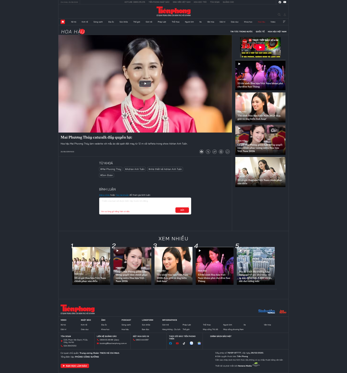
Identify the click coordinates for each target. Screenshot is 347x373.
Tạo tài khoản (122, 195)
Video (273, 22)
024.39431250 (70, 346)
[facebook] (280, 2)
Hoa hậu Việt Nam (277, 31)
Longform (147, 320)
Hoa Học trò (200, 2)
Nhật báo (86, 320)
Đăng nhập (104, 195)
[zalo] (192, 343)
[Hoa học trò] (282, 311)
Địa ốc (111, 22)
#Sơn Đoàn (106, 175)
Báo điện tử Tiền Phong (174, 11)
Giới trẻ (149, 22)
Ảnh (103, 320)
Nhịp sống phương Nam (233, 329)
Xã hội (73, 22)
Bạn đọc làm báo (76, 365)
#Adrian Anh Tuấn (134, 169)
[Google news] (200, 343)
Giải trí (222, 22)
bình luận (227, 151)
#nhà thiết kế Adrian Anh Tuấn (165, 169)
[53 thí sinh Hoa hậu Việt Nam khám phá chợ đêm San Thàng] (260, 75)
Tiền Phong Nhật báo (159, 2)
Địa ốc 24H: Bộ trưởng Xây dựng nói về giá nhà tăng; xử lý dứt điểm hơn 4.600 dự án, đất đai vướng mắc (255, 276)
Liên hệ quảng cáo (107, 336)
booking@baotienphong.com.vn (113, 343)
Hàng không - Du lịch (171, 329)
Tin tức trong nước (241, 31)
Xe (200, 22)
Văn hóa (210, 22)
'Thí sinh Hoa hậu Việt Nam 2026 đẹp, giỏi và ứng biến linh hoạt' (259, 117)
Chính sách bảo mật (221, 336)
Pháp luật (162, 22)
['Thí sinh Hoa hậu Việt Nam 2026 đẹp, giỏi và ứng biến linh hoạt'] (260, 107)
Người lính (189, 22)
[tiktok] (185, 343)
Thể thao (176, 22)
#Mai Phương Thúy (110, 169)
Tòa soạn (214, 2)
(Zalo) (116, 340)
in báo (221, 151)
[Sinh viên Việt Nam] (266, 311)
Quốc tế (260, 31)
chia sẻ (201, 151)
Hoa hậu (261, 22)
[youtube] (284, 2)
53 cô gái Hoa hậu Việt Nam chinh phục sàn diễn (259, 182)
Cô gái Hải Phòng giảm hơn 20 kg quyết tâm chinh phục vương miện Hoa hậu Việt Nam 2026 (259, 148)
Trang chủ (63, 22)
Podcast (126, 320)
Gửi (182, 210)
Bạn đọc (145, 329)
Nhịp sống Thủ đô (210, 329)
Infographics (169, 320)
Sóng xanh (98, 22)
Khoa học (248, 22)
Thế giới (136, 22)
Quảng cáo (228, 2)
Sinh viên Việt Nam (181, 2)
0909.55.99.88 (106, 340)
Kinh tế (85, 22)
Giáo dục (235, 22)
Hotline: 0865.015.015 (135, 2)
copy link (214, 151)
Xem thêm (284, 22)
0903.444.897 (142, 340)
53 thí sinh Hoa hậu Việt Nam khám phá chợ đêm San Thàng (260, 85)
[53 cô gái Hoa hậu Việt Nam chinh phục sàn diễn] (260, 172)
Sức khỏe (124, 22)
